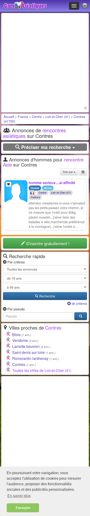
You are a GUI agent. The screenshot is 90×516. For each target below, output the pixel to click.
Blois (16, 334)
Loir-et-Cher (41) (57, 116)
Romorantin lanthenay (30, 358)
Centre (37, 116)
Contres (35, 197)
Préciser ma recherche (46, 147)
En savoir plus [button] (19, 496)
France (23, 116)
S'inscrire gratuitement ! (47, 243)
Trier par (68, 172)
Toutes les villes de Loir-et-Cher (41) (41, 370)
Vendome (20, 340)
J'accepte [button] (22, 508)
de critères (79, 303)
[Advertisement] (45, 60)
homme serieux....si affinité (52, 182)
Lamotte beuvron (26, 346)
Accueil (9, 116)
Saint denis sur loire (28, 352)
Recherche (46, 296)
